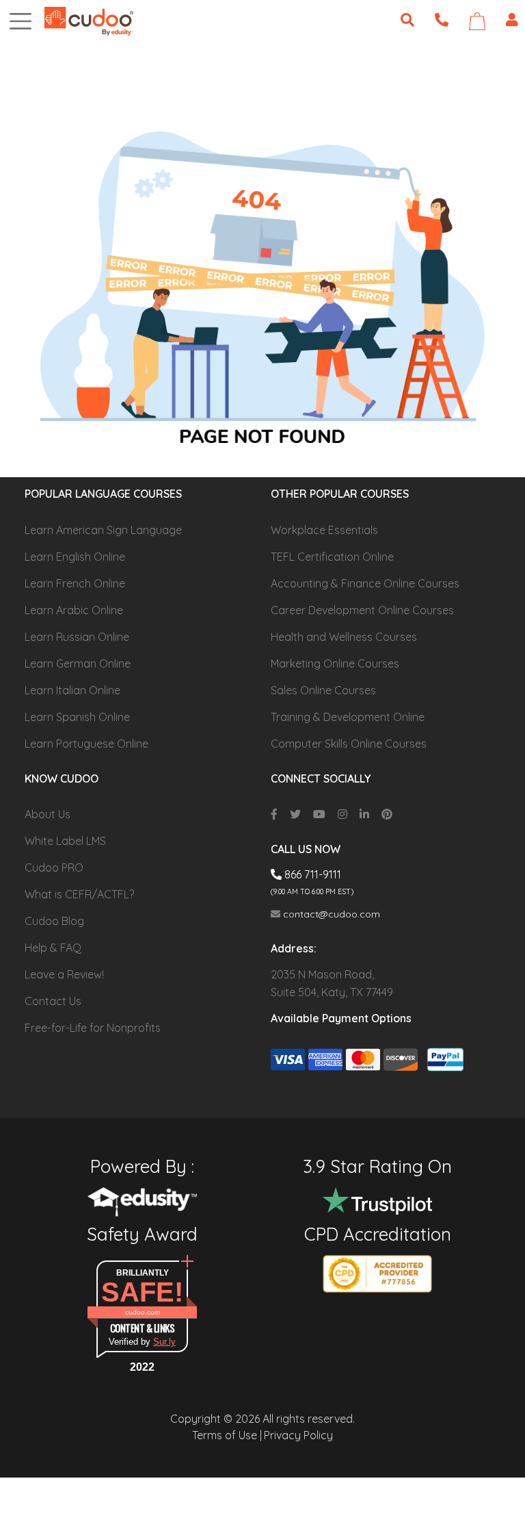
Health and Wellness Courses (344, 637)
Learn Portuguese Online (86, 743)
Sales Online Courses (323, 690)
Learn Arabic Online (74, 610)
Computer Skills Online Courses (349, 743)
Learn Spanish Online (77, 717)
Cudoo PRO (54, 867)
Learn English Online (75, 556)
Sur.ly (164, 1342)
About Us (47, 814)
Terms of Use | (227, 1435)
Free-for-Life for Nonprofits (93, 1028)
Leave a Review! (64, 974)
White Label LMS (65, 841)
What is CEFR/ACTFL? (79, 894)
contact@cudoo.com (330, 914)
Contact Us (53, 1001)
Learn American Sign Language (103, 530)
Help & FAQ (53, 947)
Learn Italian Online (72, 690)
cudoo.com (142, 1312)
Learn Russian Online (77, 637)
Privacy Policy (298, 1435)
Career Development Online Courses (362, 610)
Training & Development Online (348, 717)
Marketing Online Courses (335, 663)
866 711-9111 (311, 874)
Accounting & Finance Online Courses (365, 583)
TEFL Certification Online (332, 556)
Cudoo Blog (54, 921)
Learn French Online (75, 583)
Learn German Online (78, 663)
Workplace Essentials (324, 530)
